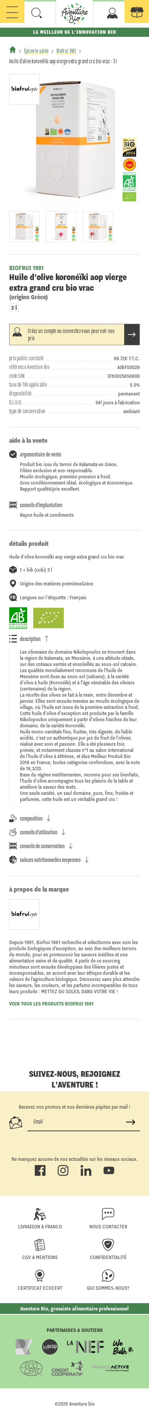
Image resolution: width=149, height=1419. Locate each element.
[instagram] (63, 1174)
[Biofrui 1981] (24, 89)
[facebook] (40, 1174)
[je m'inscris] (130, 1122)
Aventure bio (82, 1404)
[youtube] (109, 1174)
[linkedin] (86, 1174)
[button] (36, 13)
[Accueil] (12, 49)
